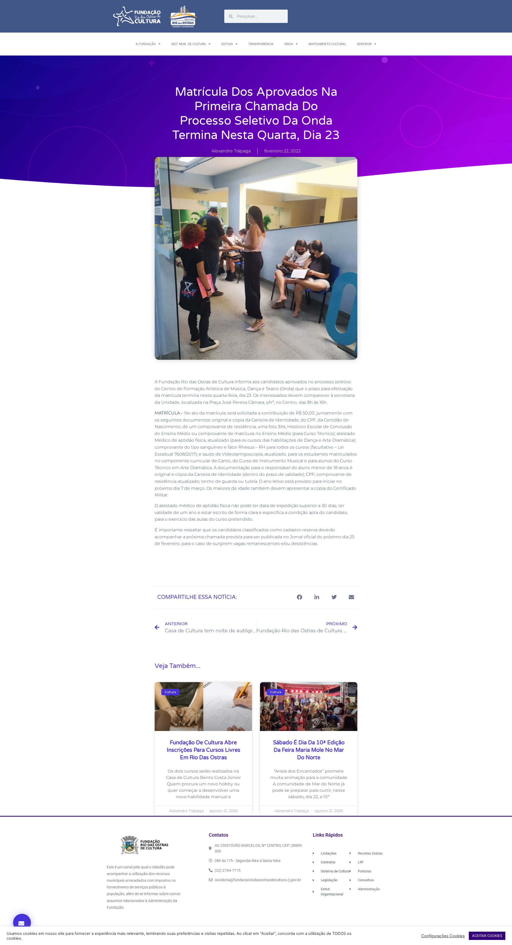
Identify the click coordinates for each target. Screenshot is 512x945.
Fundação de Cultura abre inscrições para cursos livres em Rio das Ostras (203, 750)
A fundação (146, 44)
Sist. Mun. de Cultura (188, 44)
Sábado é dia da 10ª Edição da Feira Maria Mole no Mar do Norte (309, 750)
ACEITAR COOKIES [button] (487, 936)
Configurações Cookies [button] (443, 936)
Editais (227, 44)
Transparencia (261, 44)
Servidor (364, 44)
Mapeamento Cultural (327, 44)
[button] (22, 923)
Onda (288, 44)
